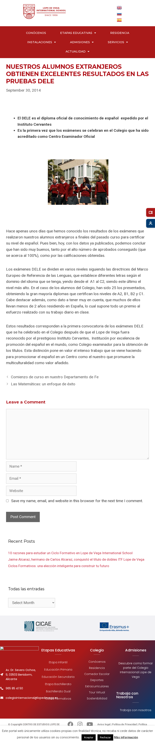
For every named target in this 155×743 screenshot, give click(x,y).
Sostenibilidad (97, 698)
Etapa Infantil (58, 662)
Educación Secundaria (58, 677)
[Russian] (119, 13)
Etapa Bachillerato (58, 684)
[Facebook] (70, 724)
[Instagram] (80, 724)
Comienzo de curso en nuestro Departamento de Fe (54, 377)
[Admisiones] (150, 223)
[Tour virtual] (150, 212)
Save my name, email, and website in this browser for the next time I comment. (77, 500)
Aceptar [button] (88, 737)
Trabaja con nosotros (135, 710)
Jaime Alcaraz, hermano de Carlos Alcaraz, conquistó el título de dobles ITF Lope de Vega (76, 559)
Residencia (119, 33)
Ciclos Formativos (58, 699)
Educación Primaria (58, 670)
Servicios (116, 42)
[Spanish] (119, 19)
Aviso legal (104, 724)
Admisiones (80, 42)
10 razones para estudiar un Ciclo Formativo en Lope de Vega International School (70, 553)
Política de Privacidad (124, 724)
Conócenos (36, 33)
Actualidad (76, 51)
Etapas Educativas (76, 33)
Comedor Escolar (97, 674)
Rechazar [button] (105, 737)
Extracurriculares (97, 686)
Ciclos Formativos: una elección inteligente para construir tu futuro (58, 566)
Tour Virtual (97, 692)
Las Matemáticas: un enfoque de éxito (43, 384)
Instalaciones (39, 42)
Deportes (97, 680)
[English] (119, 7)
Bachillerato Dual (58, 691)
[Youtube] (90, 724)
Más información (126, 737)
